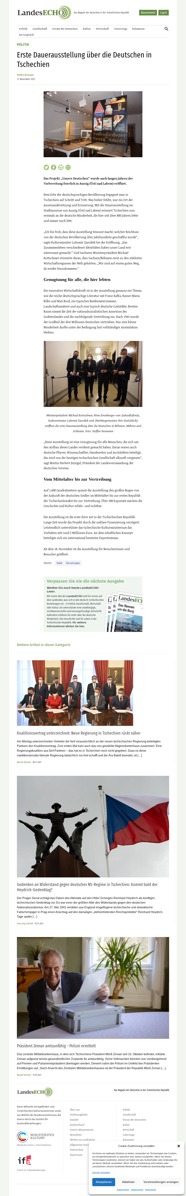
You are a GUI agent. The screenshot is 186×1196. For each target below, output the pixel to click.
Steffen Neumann (25, 75)
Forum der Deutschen (65, 29)
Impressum (150, 1189)
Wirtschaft (102, 29)
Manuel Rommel (24, 762)
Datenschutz (123, 1189)
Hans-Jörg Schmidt (25, 923)
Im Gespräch (26, 35)
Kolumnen (138, 29)
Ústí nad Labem (73, 563)
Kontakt (74, 1119)
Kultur (87, 29)
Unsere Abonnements (82, 1129)
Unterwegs (120, 29)
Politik (23, 29)
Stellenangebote (79, 1114)
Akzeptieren (104, 1182)
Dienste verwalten (101, 1172)
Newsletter (76, 1135)
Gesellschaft (40, 29)
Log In (163, 12)
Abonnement (148, 12)
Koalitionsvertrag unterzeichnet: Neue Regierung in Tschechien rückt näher (79, 733)
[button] (179, 1146)
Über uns (75, 1109)
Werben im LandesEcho (82, 1139)
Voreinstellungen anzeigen (161, 1182)
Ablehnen (128, 1182)
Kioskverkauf (77, 1125)
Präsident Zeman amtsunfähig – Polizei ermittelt (56, 1045)
